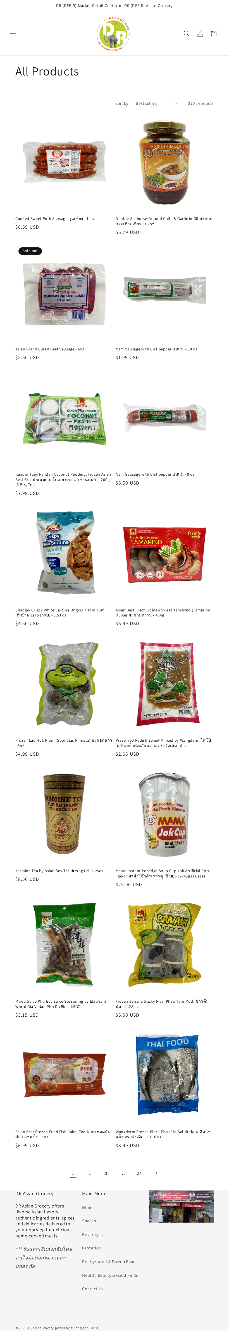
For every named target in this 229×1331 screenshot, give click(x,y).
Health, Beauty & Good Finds (110, 1275)
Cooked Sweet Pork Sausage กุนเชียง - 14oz (55, 218)
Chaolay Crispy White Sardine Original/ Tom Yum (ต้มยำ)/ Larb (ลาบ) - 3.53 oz (59, 613)
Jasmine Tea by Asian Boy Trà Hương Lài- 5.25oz (59, 870)
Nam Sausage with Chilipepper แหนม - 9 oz (155, 474)
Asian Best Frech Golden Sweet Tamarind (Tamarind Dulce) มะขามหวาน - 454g (163, 613)
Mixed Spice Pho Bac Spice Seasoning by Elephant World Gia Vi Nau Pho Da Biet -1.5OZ (60, 1004)
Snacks (89, 1220)
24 (139, 1173)
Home (88, 1207)
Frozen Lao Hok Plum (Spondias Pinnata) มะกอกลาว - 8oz (63, 743)
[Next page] (156, 1173)
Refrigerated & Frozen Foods (110, 1261)
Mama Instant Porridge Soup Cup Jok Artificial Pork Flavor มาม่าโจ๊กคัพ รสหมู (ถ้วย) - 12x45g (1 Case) (163, 873)
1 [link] (73, 1173)
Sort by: (122, 103)
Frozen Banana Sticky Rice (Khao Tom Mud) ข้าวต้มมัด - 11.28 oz (162, 1004)
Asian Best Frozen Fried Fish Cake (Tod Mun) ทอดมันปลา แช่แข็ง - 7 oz (63, 1134)
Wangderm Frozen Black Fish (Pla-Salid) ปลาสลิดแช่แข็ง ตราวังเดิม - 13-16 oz (163, 1134)
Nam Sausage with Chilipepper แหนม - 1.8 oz (156, 349)
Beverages (92, 1234)
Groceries (91, 1248)
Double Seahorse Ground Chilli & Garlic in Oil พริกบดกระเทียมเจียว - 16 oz (164, 221)
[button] (13, 33)
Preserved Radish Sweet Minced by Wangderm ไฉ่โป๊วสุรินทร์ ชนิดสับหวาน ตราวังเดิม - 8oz (163, 743)
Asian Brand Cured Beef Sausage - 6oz (49, 349)
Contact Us (92, 1288)
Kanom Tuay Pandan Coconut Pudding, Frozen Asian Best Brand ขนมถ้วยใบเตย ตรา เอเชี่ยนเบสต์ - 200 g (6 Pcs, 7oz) (63, 479)
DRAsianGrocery (41, 1328)
